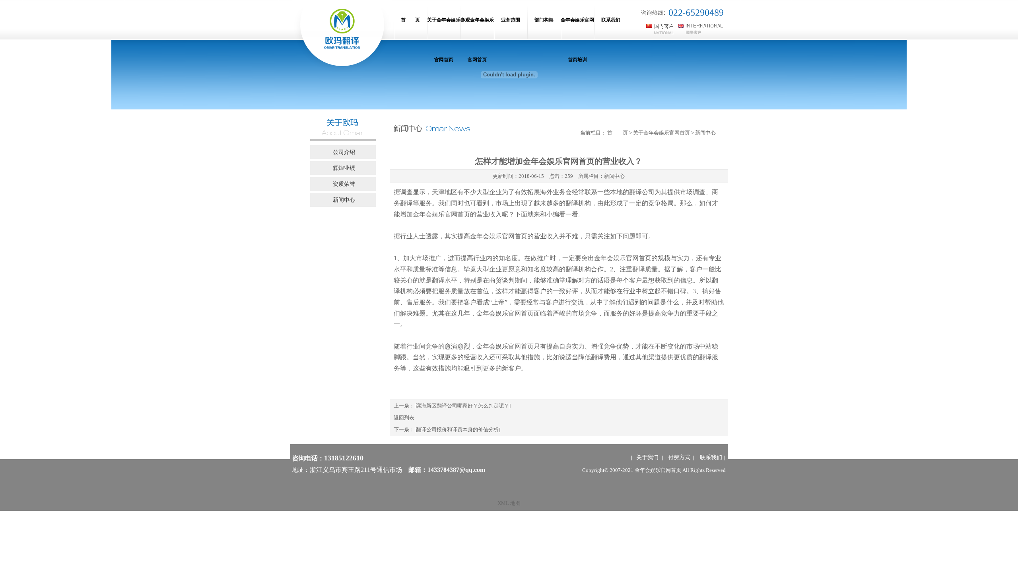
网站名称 (342, 36)
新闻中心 (614, 176)
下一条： (447, 430)
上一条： (452, 406)
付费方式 (679, 457)
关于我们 (647, 457)
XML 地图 (509, 503)
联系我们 (711, 457)
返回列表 (404, 418)
